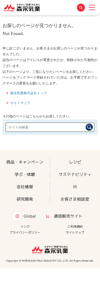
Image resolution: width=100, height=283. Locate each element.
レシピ (75, 162)
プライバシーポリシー (25, 232)
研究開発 (25, 199)
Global (29, 216)
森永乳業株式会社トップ (28, 93)
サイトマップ (20, 103)
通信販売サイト (68, 216)
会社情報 (25, 187)
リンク (25, 226)
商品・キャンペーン (24, 162)
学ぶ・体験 (25, 174)
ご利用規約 (75, 226)
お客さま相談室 (75, 199)
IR (75, 187)
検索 (89, 127)
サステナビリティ (75, 174)
